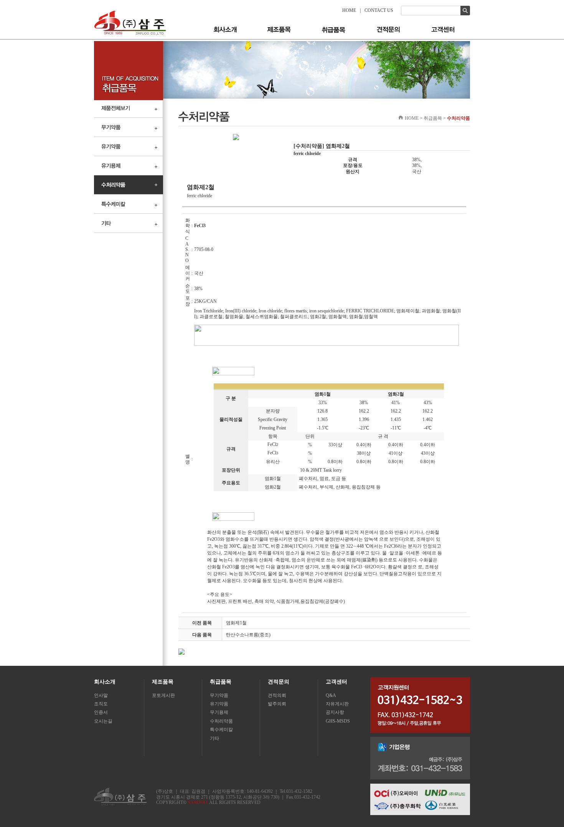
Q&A (331, 695)
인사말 (101, 695)
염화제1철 (236, 623)
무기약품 (219, 695)
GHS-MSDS (338, 721)
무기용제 (219, 712)
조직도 (101, 703)
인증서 (101, 712)
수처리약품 (221, 721)
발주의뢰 (277, 703)
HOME (349, 10)
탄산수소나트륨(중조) (248, 634)
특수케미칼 (221, 729)
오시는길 (103, 721)
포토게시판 (163, 695)
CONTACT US (378, 10)
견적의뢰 (277, 695)
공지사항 (335, 712)
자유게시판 (337, 703)
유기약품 (219, 703)
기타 (214, 738)
